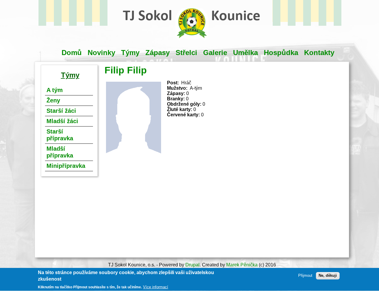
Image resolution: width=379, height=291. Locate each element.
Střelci (186, 53)
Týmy (130, 53)
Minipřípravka (65, 166)
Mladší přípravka (59, 152)
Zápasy (157, 53)
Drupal (192, 264)
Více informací (155, 287)
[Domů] (192, 43)
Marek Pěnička (242, 264)
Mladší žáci (62, 121)
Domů (72, 53)
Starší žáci (61, 110)
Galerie (215, 53)
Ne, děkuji (328, 276)
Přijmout (305, 276)
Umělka (245, 53)
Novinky (101, 53)
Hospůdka (281, 53)
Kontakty (319, 53)
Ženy (53, 100)
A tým (54, 90)
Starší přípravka (59, 135)
